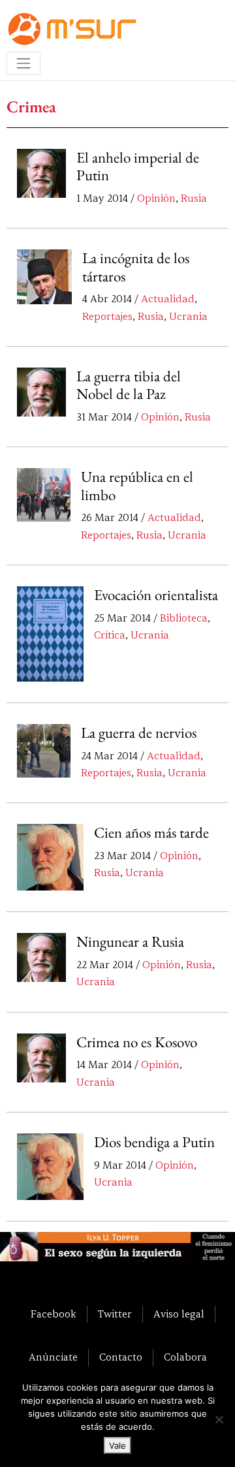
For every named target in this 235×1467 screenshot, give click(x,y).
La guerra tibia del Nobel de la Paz (128, 385)
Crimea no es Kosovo (136, 1042)
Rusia (194, 198)
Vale (117, 1445)
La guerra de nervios (138, 732)
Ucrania (188, 316)
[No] (218, 1419)
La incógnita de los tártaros (135, 267)
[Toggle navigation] (23, 63)
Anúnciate (53, 1357)
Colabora (185, 1357)
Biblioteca (184, 618)
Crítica (109, 635)
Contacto (120, 1357)
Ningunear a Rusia (130, 941)
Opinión (156, 198)
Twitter (115, 1314)
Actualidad (168, 299)
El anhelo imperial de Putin (137, 166)
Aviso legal (178, 1314)
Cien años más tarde (151, 832)
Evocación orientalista (156, 595)
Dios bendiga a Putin (154, 1142)
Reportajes (107, 316)
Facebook (53, 1314)
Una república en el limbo (137, 486)
